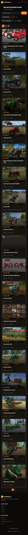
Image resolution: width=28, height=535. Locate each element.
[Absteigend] (16, 17)
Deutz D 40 (6, 436)
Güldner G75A (7, 138)
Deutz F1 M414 (7, 367)
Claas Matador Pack (9, 413)
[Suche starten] (18, 2)
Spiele (2, 508)
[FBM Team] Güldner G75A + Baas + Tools (13, 47)
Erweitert (19, 20)
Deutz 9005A (7, 69)
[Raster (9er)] (8, 26)
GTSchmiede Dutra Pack (10, 252)
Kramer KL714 (7, 92)
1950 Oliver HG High (8, 482)
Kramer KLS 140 (7, 344)
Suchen (24, 13)
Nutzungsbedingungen (6, 521)
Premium (3, 511)
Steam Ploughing (8, 459)
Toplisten (3, 509)
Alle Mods (3, 506)
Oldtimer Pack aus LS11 (9, 321)
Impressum (3, 517)
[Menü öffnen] (25, 2)
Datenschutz (4, 519)
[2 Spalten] (6, 26)
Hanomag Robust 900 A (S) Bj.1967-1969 (13, 161)
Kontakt (2, 523)
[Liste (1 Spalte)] (3, 26)
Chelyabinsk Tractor (9, 390)
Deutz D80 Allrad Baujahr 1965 (12, 115)
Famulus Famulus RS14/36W (11, 184)
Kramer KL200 (7, 298)
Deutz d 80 (6, 206)
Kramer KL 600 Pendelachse (11, 275)
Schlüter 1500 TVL (8, 229)
